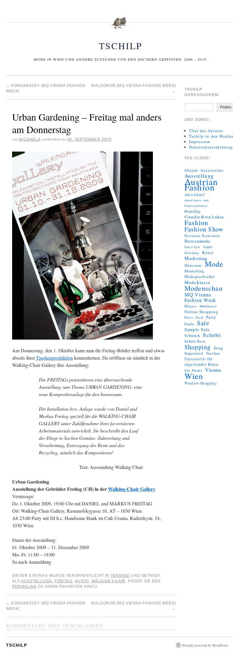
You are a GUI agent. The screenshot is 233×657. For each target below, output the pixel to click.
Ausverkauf (194, 194)
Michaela (29, 139)
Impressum (199, 141)
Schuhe (212, 335)
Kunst (82, 581)
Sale (203, 323)
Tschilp (120, 45)
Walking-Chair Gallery (131, 488)
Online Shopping (201, 311)
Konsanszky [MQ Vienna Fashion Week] (45, 606)
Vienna (213, 370)
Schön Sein (194, 341)
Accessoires (212, 170)
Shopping (197, 347)
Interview (192, 247)
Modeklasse (197, 282)
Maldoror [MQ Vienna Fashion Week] (133, 606)
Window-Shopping (200, 383)
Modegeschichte (199, 276)
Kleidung (191, 253)
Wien (193, 376)
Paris (188, 317)
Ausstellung (36, 581)
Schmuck (192, 335)
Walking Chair (109, 581)
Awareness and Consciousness (196, 203)
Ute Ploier (193, 370)
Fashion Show (204, 229)
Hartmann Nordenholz (202, 236)
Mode (214, 264)
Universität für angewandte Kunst (201, 361)
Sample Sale (197, 329)
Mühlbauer (208, 306)
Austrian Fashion (201, 184)
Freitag (63, 581)
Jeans (208, 246)
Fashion (196, 222)
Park (199, 317)
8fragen (191, 170)
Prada (189, 324)
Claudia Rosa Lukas (204, 217)
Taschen (213, 353)
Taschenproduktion (54, 357)
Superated (193, 353)
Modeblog (194, 271)
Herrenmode (197, 241)
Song (219, 348)
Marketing (196, 258)
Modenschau (203, 288)
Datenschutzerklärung (211, 147)
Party (211, 317)
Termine (120, 575)
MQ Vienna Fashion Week (200, 297)
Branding (192, 211)
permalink (24, 586)
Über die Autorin (206, 130)
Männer (190, 306)
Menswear (193, 265)
